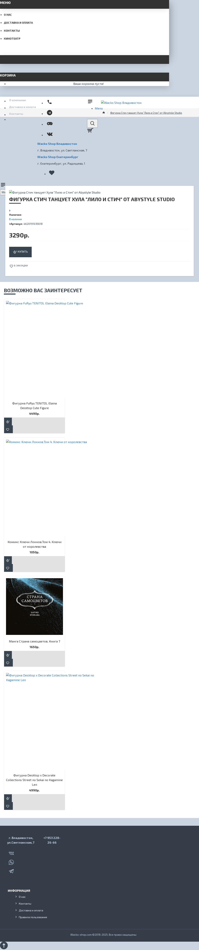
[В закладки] (8, 429)
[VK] (12, 852)
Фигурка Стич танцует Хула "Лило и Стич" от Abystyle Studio (146, 112)
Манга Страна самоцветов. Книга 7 (34, 641)
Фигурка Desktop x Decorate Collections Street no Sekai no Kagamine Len (34, 779)
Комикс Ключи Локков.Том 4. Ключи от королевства (34, 544)
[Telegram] (12, 870)
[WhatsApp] (12, 861)
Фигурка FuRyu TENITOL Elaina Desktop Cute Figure (34, 405)
